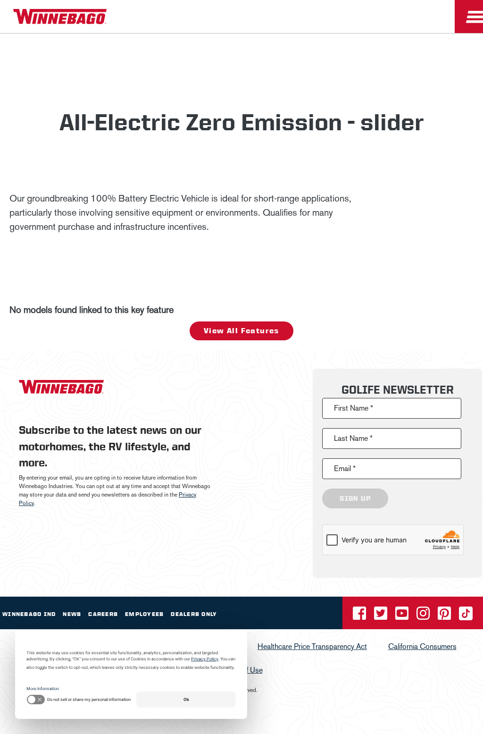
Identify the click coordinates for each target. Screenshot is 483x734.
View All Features (241, 330)
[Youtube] (402, 616)
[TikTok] (466, 616)
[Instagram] (424, 616)
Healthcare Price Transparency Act (312, 646)
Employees (144, 614)
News (72, 614)
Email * (345, 468)
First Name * (353, 408)
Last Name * (353, 438)
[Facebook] (360, 616)
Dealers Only (194, 614)
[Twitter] (381, 616)
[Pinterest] (445, 616)
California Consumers (422, 646)
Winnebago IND (29, 614)
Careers (103, 614)
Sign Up (355, 498)
